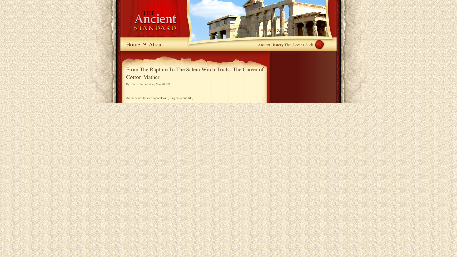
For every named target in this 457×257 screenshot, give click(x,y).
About (156, 44)
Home (133, 44)
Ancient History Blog (149, 21)
